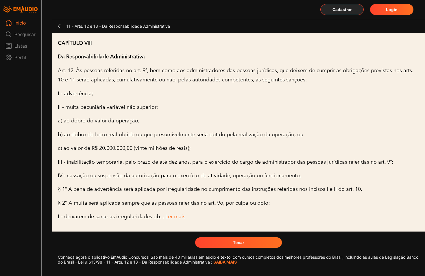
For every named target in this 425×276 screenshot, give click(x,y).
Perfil (20, 57)
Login (392, 9)
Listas (20, 46)
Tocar (238, 242)
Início (20, 23)
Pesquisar (25, 34)
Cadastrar (342, 9)
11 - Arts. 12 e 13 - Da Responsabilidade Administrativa (118, 26)
